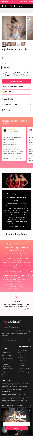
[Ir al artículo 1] (4, 44)
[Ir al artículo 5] (23, 44)
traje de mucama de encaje (17, 10)
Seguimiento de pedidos (7, 360)
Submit (16, 428)
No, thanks (16, 432)
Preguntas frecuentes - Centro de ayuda (7, 366)
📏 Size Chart (8, 92)
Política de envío (24, 368)
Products (8, 10)
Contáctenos (6, 352)
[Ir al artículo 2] (8, 44)
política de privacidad (21, 364)
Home (3, 10)
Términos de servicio (22, 351)
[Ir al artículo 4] (18, 44)
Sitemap (4, 375)
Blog (3, 372)
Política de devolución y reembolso (22, 358)
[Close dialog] (30, 410)
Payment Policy (23, 372)
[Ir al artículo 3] (13, 44)
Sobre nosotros (7, 355)
